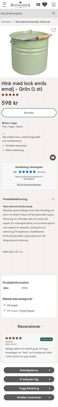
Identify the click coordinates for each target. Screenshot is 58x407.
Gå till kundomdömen (29, 184)
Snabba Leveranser (29, 397)
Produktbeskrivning (15, 199)
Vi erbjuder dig (29, 379)
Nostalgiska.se (29, 370)
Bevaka (29, 112)
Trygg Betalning (29, 388)
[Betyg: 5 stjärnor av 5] (29, 95)
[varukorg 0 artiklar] (53, 4)
